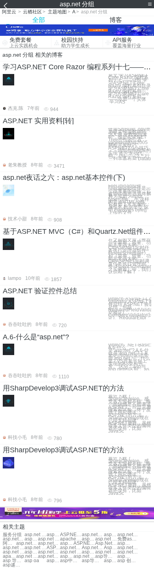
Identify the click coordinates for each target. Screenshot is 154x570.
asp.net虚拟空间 (49, 552)
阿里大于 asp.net (9, 543)
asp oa (31, 561)
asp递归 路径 (13, 565)
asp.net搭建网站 (88, 539)
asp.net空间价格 (31, 539)
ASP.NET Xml (53, 548)
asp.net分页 (53, 535)
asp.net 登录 (35, 535)
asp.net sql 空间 (31, 552)
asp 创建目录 (128, 561)
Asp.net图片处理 (92, 548)
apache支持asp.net (9, 556)
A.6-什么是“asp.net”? (36, 337)
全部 (38, 20)
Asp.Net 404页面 (106, 543)
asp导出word (106, 556)
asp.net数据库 (49, 556)
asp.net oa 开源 (84, 556)
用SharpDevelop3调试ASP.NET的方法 (63, 388)
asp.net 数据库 (27, 556)
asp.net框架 (92, 535)
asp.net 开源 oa (66, 556)
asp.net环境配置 (27, 543)
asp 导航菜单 (13, 561)
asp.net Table (66, 543)
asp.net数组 (110, 535)
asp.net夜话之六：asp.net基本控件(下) (64, 177)
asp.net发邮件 (71, 548)
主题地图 (57, 12)
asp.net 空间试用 (49, 539)
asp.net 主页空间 (88, 552)
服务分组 (12, 535)
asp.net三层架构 (128, 548)
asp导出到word (92, 561)
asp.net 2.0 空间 (71, 552)
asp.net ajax (124, 543)
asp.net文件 (128, 535)
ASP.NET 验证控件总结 (40, 291)
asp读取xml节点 (53, 561)
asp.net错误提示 (49, 543)
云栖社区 (32, 12)
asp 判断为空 (110, 561)
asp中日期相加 (71, 561)
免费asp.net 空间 (128, 539)
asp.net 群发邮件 (106, 539)
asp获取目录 (124, 556)
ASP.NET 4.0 (84, 543)
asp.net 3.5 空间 (106, 552)
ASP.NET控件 (71, 535)
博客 (115, 20)
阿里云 (9, 12)
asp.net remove (35, 548)
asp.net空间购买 (13, 539)
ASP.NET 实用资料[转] (38, 121)
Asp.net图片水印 (110, 548)
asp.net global (13, 548)
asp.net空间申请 (128, 552)
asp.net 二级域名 (13, 552)
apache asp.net (71, 539)
